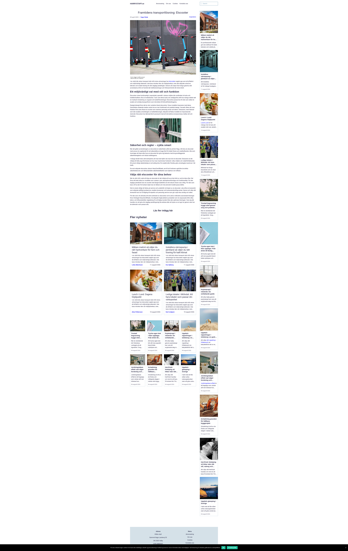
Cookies (175, 3)
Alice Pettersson (137, 312)
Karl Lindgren (170, 312)
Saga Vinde (144, 17)
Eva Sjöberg (170, 265)
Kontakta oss (184, 3)
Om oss (168, 3)
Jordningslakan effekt (208, 383)
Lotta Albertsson (137, 265)
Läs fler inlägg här (163, 210)
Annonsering (160, 3)
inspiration (192, 17)
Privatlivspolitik (232, 547)
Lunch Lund (205, 123)
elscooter (172, 81)
